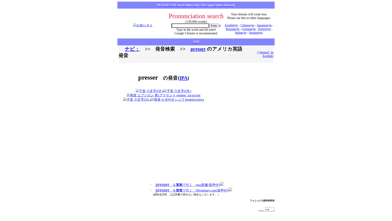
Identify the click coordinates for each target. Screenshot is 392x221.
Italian (239, 32)
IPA (183, 78)
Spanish (254, 32)
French (262, 29)
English (230, 25)
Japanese (262, 25)
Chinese (246, 25)
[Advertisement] (231, 84)
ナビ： (132, 49)
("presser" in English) (265, 54)
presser (198, 49)
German (247, 29)
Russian (231, 29)
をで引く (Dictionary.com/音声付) (192, 190)
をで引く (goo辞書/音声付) (188, 185)
